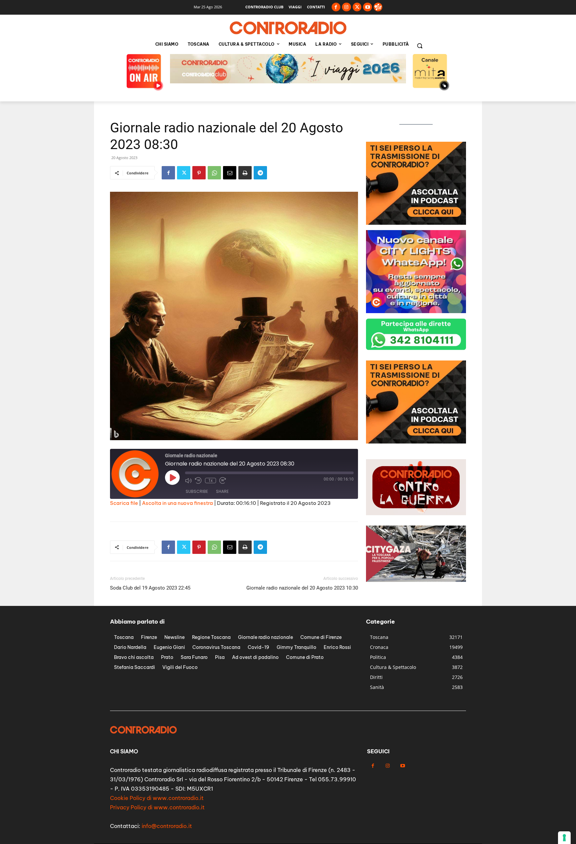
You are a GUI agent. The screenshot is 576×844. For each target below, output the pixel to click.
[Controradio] (288, 28)
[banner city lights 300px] (416, 442)
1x (210, 480)
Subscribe (197, 491)
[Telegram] (260, 172)
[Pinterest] (199, 172)
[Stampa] (245, 172)
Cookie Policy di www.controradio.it (157, 798)
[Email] (229, 172)
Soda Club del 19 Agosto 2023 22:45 (150, 588)
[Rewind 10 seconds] (198, 480)
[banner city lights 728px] (288, 81)
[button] (420, 46)
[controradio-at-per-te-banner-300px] (416, 223)
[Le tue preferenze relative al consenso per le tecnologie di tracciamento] (564, 837)
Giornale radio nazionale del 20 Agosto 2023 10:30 (302, 588)
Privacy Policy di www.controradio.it (157, 807)
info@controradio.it (167, 826)
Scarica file (124, 503)
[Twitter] (357, 7)
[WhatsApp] (214, 172)
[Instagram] (346, 7)
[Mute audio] (188, 481)
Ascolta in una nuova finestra (177, 503)
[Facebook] (336, 7)
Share (222, 491)
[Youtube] (367, 7)
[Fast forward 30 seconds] (222, 480)
